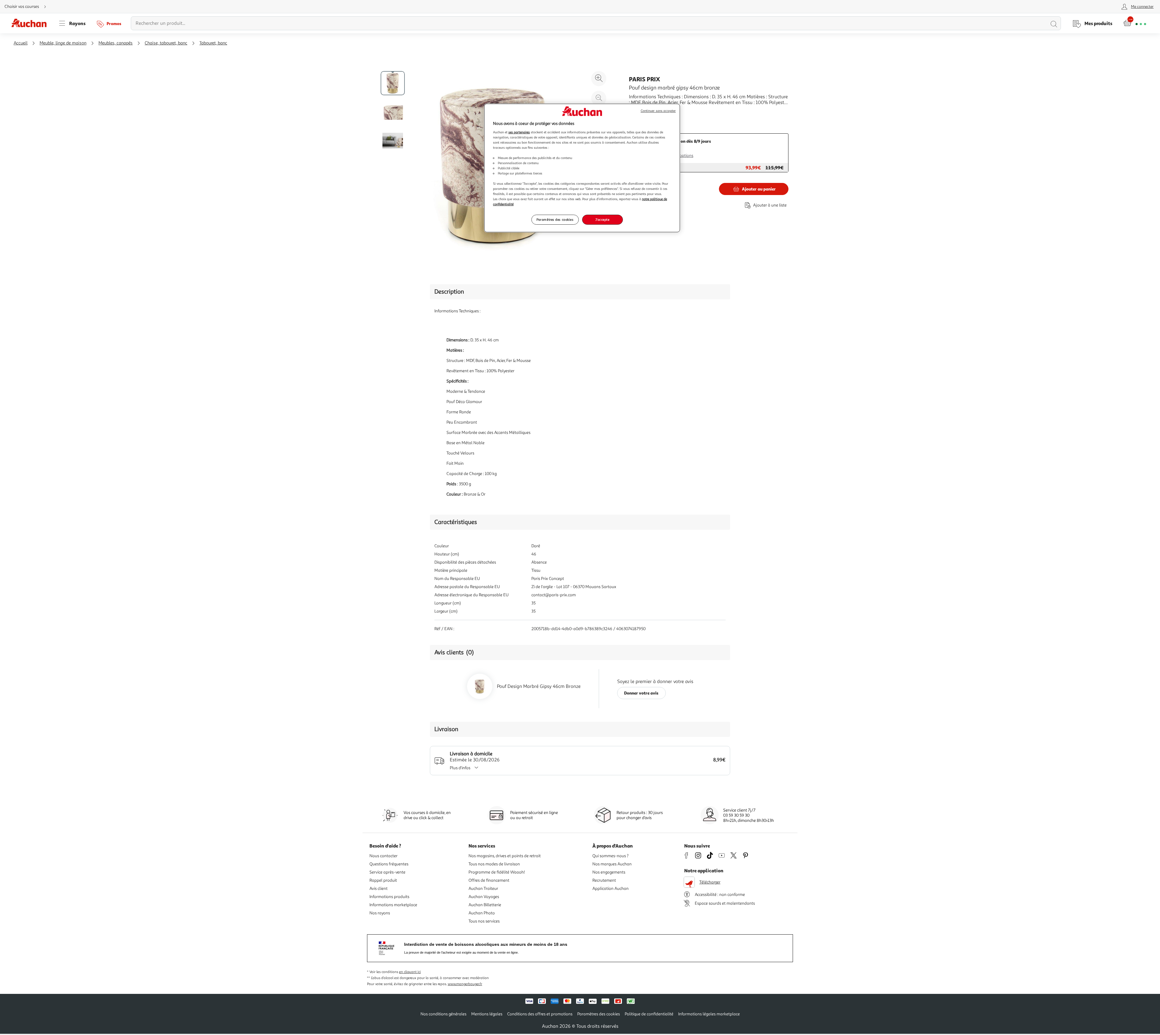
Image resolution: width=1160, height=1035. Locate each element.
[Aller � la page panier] (1135, 23)
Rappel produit (383, 880)
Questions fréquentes (388, 864)
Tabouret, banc (213, 43)
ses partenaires (519, 132)
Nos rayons (379, 913)
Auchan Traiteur (483, 888)
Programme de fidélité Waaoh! (497, 872)
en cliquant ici (410, 972)
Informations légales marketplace (709, 1014)
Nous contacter (383, 855)
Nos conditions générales (443, 1014)
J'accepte (602, 219)
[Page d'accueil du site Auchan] (31, 23)
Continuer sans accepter (658, 111)
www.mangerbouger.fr (465, 984)
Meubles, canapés (115, 43)
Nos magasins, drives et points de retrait (505, 855)
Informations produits (389, 896)
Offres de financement (489, 880)
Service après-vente (387, 872)
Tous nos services (484, 921)
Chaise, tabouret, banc (166, 43)
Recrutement (604, 880)
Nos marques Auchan (612, 864)
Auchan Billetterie (485, 904)
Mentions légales (486, 1014)
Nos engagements (608, 872)
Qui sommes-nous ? (610, 855)
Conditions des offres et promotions (539, 1014)
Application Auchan (610, 888)
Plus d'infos (460, 767)
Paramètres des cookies (555, 219)
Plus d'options (680, 155)
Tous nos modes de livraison (494, 864)
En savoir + (640, 112)
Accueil (20, 43)
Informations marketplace (393, 904)
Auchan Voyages (484, 896)
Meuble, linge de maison (63, 43)
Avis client (378, 888)
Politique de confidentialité (649, 1014)
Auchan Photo (482, 913)
